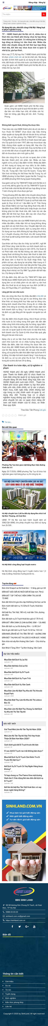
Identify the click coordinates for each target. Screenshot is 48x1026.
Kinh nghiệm (10, 998)
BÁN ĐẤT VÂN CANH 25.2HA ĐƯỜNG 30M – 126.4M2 (24, 622)
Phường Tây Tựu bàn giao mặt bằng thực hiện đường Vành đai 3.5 (23, 466)
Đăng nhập (33, 2)
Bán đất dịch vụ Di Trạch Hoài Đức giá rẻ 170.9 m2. (22, 619)
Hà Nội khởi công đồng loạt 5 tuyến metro (19, 565)
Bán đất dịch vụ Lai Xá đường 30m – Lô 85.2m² (21, 626)
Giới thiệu (9, 981)
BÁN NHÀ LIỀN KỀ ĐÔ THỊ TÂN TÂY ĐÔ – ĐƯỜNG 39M (24, 634)
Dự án (8, 986)
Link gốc (42, 410)
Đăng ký (42, 2)
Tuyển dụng (10, 994)
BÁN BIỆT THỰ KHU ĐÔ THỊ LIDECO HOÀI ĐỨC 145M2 (24, 638)
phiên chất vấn (15, 57)
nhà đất (40, 296)
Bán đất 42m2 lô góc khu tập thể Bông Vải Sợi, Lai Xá (24, 602)
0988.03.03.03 (12, 912)
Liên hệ (8, 1006)
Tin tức (14, 21)
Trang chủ (7, 21)
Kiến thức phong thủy (14, 1002)
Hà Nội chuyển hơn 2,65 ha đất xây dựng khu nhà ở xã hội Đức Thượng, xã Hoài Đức (24, 514)
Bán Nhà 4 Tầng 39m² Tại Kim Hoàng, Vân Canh (22, 648)
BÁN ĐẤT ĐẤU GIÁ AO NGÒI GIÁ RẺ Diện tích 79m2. (23, 592)
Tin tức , (8, 422)
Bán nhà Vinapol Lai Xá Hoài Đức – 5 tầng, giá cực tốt (24, 588)
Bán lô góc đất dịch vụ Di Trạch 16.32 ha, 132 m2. (22, 630)
